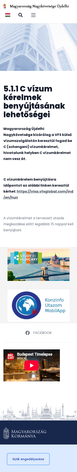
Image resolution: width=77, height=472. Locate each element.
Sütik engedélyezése (28, 459)
